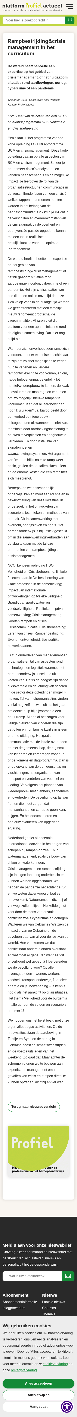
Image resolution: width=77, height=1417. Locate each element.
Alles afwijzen (39, 1395)
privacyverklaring (24, 1370)
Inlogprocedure (14, 1308)
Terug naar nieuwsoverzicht (33, 1106)
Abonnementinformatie (20, 1302)
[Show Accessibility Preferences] (67, 1407)
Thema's (48, 1314)
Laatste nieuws (53, 1302)
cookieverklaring (55, 1364)
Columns (49, 1308)
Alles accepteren (38, 1383)
